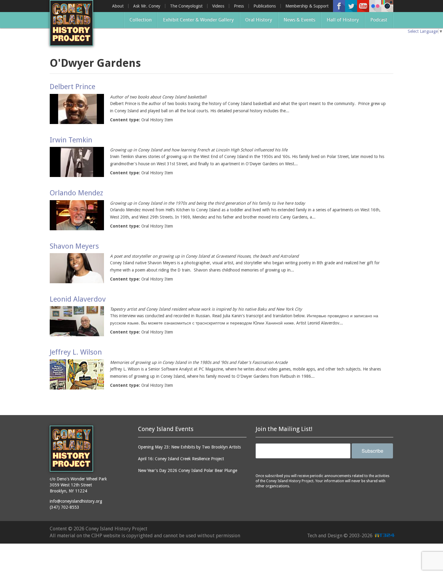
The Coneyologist (186, 6)
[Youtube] (363, 6)
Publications (264, 6)
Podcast (378, 20)
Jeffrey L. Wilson (76, 352)
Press (239, 6)
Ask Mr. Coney (146, 6)
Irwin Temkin (71, 140)
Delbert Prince (72, 86)
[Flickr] (375, 6)
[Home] (71, 23)
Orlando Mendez (76, 193)
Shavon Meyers (74, 246)
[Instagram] (387, 6)
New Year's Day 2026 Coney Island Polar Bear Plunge (187, 470)
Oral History (258, 20)
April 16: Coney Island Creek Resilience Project (181, 458)
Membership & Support (306, 6)
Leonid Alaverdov (78, 299)
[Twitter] (351, 6)
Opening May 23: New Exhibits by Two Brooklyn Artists (189, 447)
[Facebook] (339, 6)
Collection (141, 20)
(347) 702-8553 (64, 507)
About (118, 6)
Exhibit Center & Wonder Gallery (198, 20)
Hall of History (343, 20)
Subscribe (372, 450)
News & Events (299, 20)
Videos (218, 6)
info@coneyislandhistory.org (76, 501)
